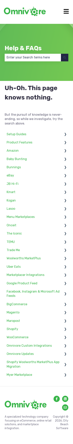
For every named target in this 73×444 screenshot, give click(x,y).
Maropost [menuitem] (13, 321)
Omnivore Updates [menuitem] (20, 354)
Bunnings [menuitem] (14, 167)
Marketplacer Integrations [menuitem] (25, 275)
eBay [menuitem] (10, 175)
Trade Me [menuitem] (13, 250)
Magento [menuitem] (13, 312)
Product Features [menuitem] (19, 142)
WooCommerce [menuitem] (17, 337)
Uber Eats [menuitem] (14, 267)
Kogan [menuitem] (11, 200)
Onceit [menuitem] (11, 225)
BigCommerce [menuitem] (17, 304)
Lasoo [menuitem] (11, 208)
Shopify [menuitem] (12, 329)
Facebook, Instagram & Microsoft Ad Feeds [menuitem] (33, 294)
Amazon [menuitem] (13, 150)
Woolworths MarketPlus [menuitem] (24, 258)
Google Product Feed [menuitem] (22, 283)
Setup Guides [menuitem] (16, 134)
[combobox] (33, 57)
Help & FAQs (23, 48)
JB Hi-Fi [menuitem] (12, 184)
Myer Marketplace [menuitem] (19, 375)
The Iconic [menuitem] (14, 233)
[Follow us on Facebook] (57, 399)
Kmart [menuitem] (11, 192)
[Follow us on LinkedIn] (65, 399)
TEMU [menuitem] (11, 242)
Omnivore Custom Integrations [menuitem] (29, 345)
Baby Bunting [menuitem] (17, 159)
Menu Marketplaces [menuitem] (21, 217)
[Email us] (65, 407)
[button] (65, 135)
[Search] (64, 57)
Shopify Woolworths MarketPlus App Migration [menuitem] (33, 364)
